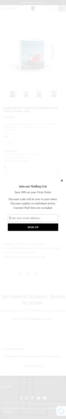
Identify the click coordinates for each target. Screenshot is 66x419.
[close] (62, 181)
